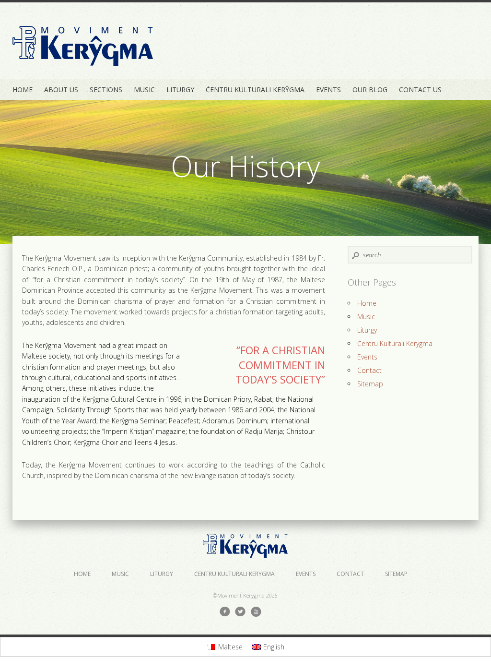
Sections (106, 89)
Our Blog (369, 89)
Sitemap (370, 383)
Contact (369, 370)
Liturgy (180, 89)
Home (22, 89)
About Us (61, 89)
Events (328, 89)
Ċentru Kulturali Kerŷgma (255, 89)
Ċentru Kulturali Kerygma (395, 343)
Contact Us (420, 89)
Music (144, 89)
